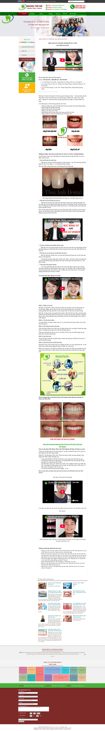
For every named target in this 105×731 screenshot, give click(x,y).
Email (21, 702)
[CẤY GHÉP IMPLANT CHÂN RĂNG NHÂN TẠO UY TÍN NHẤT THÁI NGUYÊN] (67, 606)
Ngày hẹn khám (23, 713)
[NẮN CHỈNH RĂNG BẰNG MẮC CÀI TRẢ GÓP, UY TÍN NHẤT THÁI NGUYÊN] (67, 594)
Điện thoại (22, 698)
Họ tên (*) (22, 691)
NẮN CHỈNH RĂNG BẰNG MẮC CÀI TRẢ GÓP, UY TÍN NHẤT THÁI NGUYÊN (79, 592)
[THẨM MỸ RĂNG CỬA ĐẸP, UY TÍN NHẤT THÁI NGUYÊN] (42, 594)
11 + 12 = (22, 718)
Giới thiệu (32, 13)
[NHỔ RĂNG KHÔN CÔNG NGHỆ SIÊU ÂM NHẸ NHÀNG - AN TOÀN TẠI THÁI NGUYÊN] (42, 632)
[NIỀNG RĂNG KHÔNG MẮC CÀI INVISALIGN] (67, 618)
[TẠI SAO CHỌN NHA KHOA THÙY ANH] (42, 586)
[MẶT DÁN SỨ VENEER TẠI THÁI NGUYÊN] (42, 618)
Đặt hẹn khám (73, 13)
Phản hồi (65, 13)
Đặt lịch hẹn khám (27, 59)
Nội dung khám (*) (23, 706)
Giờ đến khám (22, 715)
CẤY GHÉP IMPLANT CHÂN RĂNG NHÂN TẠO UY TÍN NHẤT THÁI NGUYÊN (79, 605)
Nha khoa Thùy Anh (55, 727)
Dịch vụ (41, 13)
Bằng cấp (58, 13)
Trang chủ (24, 13)
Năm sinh (22, 695)
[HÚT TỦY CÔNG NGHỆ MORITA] (67, 586)
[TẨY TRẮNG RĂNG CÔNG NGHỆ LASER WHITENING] (42, 606)
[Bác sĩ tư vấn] (27, 92)
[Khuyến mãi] (8, 27)
